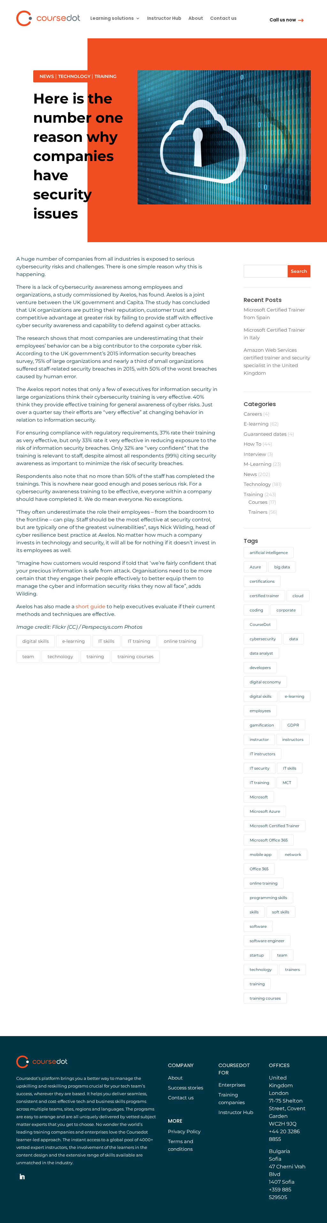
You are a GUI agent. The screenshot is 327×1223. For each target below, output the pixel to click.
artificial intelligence (269, 552)
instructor (259, 739)
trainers (292, 969)
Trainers (257, 512)
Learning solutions (112, 18)
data (293, 638)
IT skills (106, 641)
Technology (74, 76)
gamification (262, 725)
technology (60, 656)
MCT (287, 782)
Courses (257, 502)
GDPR (293, 725)
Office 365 (259, 868)
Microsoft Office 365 (269, 840)
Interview (255, 454)
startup (257, 955)
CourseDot (260, 624)
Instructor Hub (164, 18)
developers (260, 667)
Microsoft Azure (265, 811)
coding (256, 610)
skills (254, 912)
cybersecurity (263, 638)
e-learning (73, 641)
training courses (136, 656)
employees (260, 710)
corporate (286, 610)
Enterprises (231, 1085)
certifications (262, 581)
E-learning (256, 424)
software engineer (267, 940)
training (95, 656)
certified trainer (264, 595)
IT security (260, 768)
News (47, 76)
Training (106, 76)
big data (282, 567)
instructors (292, 739)
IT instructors (262, 753)
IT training (139, 641)
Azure (255, 567)
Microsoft (259, 797)
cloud (298, 595)
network (293, 854)
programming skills (268, 897)
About (195, 18)
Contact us (223, 18)
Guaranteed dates (265, 434)
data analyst (261, 653)
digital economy (265, 682)
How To (252, 444)
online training (180, 641)
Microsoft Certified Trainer (275, 825)
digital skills (35, 641)
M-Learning (257, 464)
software (258, 926)
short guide (90, 607)
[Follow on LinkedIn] (22, 1176)
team (28, 656)
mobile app (260, 854)
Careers (253, 414)
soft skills (280, 912)
